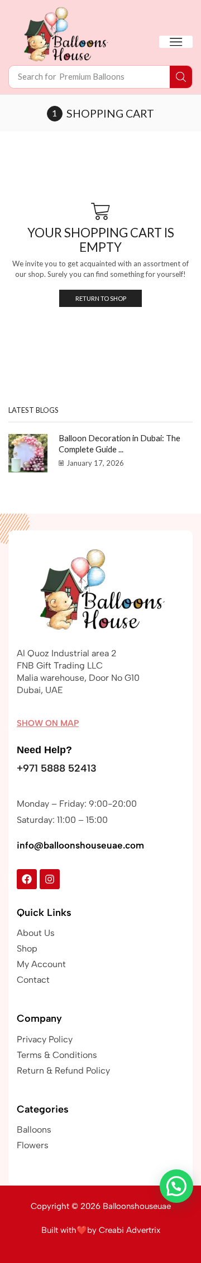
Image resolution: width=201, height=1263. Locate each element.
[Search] (181, 77)
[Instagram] (50, 879)
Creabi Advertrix (129, 1230)
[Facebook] (27, 879)
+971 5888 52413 (57, 768)
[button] (176, 42)
